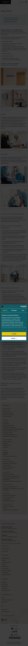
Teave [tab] (23, 310)
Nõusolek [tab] (5, 310)
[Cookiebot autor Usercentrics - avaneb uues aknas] (20, 306)
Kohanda (13, 338)
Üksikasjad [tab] (14, 310)
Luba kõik (14, 333)
